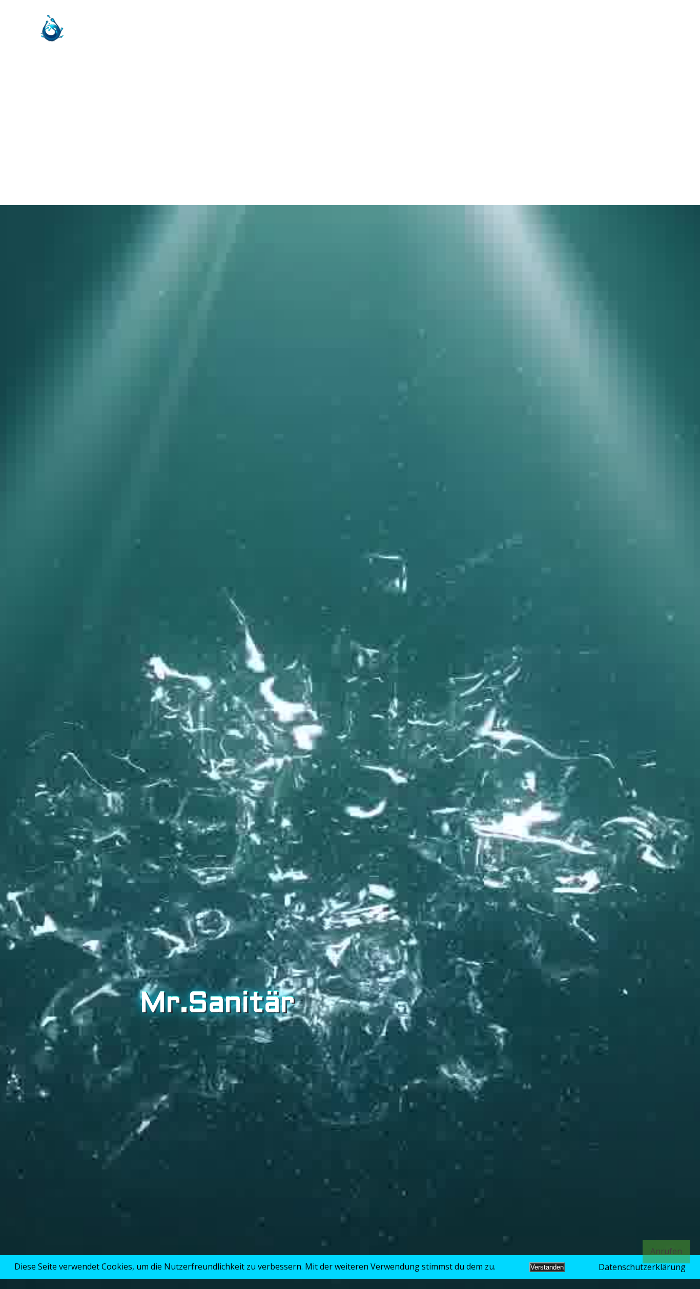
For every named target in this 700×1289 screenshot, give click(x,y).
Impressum (625, 28)
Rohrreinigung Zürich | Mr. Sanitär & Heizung (480, 28)
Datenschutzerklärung (642, 1267)
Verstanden (547, 1267)
